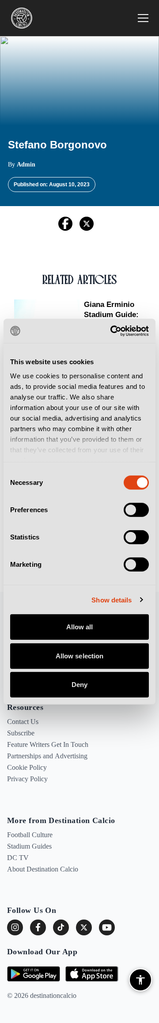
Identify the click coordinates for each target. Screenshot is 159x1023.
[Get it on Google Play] (33, 974)
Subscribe (20, 733)
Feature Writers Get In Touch (47, 744)
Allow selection (80, 655)
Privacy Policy (27, 779)
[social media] (84, 927)
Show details (111, 599)
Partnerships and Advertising (47, 756)
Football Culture (30, 834)
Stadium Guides (29, 846)
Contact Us (22, 721)
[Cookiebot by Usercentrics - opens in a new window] (112, 330)
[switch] (136, 510)
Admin (26, 164)
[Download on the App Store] (91, 974)
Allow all (79, 627)
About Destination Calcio (42, 869)
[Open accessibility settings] (140, 979)
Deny (79, 684)
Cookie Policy (27, 767)
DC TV (18, 857)
